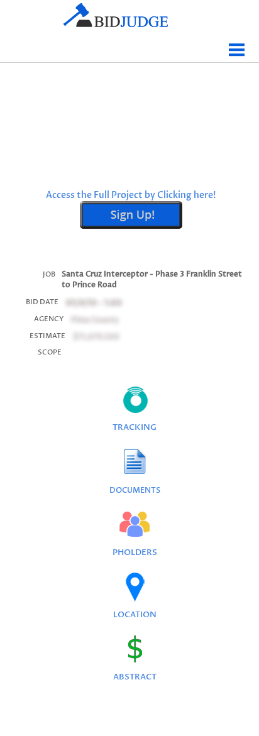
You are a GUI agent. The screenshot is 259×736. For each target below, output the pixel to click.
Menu (237, 45)
